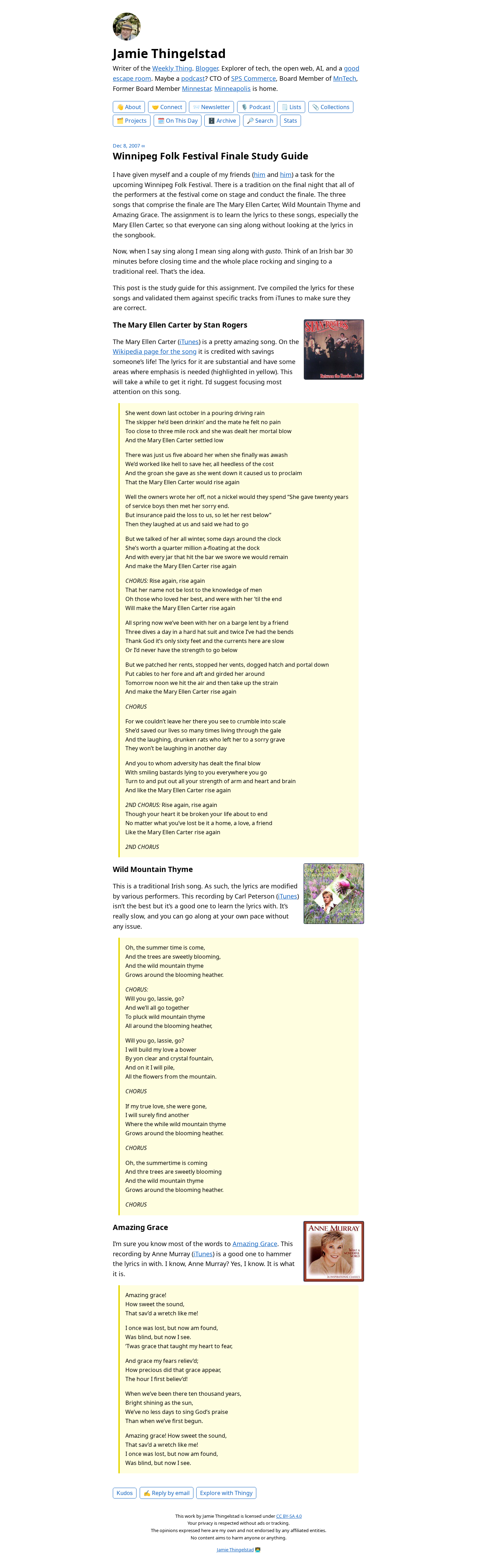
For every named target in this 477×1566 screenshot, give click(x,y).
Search (264, 120)
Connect (171, 107)
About (133, 107)
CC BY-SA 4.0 (289, 1516)
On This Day (182, 120)
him (259, 174)
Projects (136, 120)
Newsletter (215, 107)
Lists (295, 107)
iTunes (189, 341)
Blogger (207, 68)
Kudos (125, 1493)
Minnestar (196, 88)
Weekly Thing (172, 68)
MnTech (344, 78)
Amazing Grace (255, 1243)
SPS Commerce (253, 78)
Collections (335, 107)
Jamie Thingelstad (169, 53)
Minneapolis (232, 88)
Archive (226, 120)
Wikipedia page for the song (155, 351)
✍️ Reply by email (167, 1493)
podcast (193, 78)
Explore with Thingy (226, 1493)
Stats (290, 120)
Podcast (260, 107)
